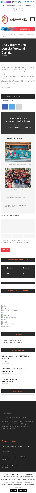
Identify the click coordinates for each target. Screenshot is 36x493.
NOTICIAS (21, 5)
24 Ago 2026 (5, 373)
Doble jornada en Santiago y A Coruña (15, 189)
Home (3, 34)
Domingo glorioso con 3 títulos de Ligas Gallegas (18, 164)
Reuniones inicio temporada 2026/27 (13, 369)
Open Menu (32, 19)
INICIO (3, 5)
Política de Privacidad (16, 484)
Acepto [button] (13, 490)
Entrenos (4, 371)
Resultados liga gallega (14, 96)
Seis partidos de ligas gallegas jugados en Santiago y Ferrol (16, 206)
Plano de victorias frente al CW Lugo (15, 197)
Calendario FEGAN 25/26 (13, 342)
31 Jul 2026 (4, 384)
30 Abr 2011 (4, 55)
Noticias (4, 361)
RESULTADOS (11, 5)
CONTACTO (29, 5)
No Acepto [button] (22, 490)
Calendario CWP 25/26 (12, 340)
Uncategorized (11, 34)
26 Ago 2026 (5, 363)
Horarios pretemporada (9, 379)
